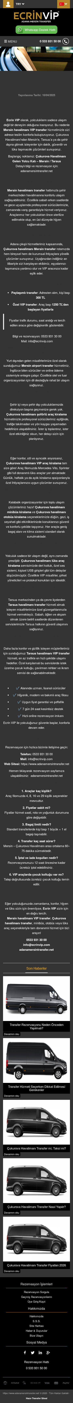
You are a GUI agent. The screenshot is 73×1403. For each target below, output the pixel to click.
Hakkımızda (36, 1316)
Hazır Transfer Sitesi (36, 1398)
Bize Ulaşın (36, 1335)
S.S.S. (37, 1321)
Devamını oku (11, 1034)
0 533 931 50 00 (50, 41)
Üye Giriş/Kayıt (36, 1301)
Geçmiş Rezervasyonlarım (36, 1297)
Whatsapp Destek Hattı (40, 29)
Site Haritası (36, 1326)
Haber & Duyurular (36, 1331)
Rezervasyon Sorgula (36, 1292)
